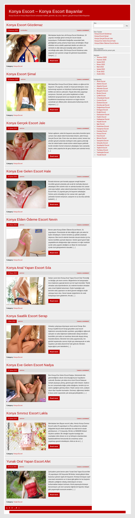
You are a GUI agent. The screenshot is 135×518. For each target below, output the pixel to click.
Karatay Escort (102, 131)
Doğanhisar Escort (103, 107)
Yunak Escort (18, 502)
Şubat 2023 (101, 62)
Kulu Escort (101, 136)
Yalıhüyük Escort (103, 152)
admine (23, 79)
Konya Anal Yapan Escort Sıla (28, 268)
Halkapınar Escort (103, 119)
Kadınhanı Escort (103, 126)
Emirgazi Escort (102, 110)
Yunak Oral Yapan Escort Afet (28, 461)
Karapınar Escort (103, 129)
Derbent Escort (102, 103)
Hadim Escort (101, 117)
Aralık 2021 (101, 74)
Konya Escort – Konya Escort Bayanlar (46, 11)
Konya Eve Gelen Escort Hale (28, 171)
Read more (54, 61)
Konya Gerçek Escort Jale (25, 123)
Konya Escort (18, 66)
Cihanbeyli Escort (103, 98)
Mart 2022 (100, 67)
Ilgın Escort (101, 124)
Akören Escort (102, 84)
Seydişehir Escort (103, 145)
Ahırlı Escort (101, 81)
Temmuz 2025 (102, 57)
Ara (95, 23)
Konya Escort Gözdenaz (24, 25)
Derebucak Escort (103, 105)
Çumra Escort (101, 100)
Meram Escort (101, 138)
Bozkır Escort (101, 93)
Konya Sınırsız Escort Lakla (27, 413)
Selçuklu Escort (102, 143)
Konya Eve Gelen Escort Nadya (30, 365)
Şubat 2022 (101, 69)
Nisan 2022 (101, 64)
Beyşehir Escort (102, 91)
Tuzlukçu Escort (102, 150)
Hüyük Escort (101, 121)
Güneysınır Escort (103, 114)
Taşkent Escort (102, 148)
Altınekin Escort (102, 88)
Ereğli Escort (101, 112)
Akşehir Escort (102, 86)
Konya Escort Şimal (21, 74)
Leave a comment (83, 30)
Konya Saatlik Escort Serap (26, 316)
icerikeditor (24, 30)
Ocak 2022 (100, 71)
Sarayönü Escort (102, 140)
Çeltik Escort (101, 95)
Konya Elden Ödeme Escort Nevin (31, 219)
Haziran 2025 (101, 60)
